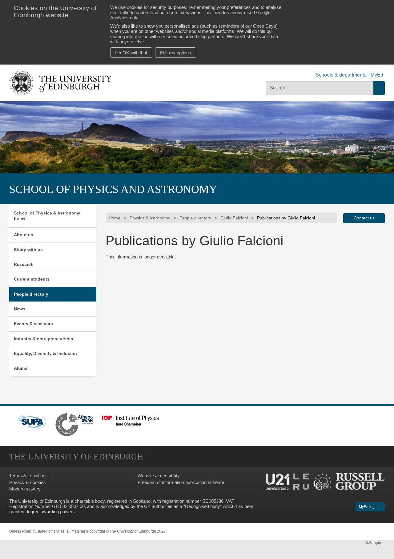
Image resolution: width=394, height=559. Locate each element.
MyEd (377, 74)
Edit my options (175, 52)
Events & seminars (33, 323)
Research (24, 264)
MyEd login (369, 507)
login (373, 543)
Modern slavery (25, 488)
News (19, 308)
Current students (32, 279)
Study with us (28, 249)
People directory (31, 294)
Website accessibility (159, 475)
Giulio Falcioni (234, 218)
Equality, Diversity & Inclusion (45, 353)
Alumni (21, 368)
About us (23, 234)
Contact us (364, 218)
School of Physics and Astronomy (113, 189)
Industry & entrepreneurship (43, 338)
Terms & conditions (28, 475)
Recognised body (202, 506)
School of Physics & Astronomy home (47, 216)
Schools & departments (341, 74)
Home (114, 218)
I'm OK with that (131, 52)
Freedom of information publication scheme (181, 482)
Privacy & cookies (27, 482)
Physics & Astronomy (150, 218)
